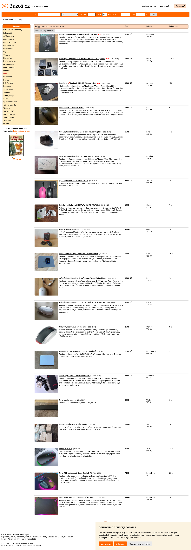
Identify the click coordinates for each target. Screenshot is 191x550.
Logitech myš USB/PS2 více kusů (72, 424)
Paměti (6, 80)
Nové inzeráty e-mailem (44, 30)
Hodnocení (20, 537)
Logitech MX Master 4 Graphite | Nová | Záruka (77, 34)
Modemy (6, 70)
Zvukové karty (8, 121)
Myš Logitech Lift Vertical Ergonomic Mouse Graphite (80, 132)
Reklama (35, 537)
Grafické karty (8, 39)
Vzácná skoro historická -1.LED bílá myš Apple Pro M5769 (82, 302)
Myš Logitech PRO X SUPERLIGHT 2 (73, 181)
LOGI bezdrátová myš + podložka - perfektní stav (78, 254)
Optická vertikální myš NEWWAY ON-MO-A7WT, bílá (79, 205)
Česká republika (12, 546)
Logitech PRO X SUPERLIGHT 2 (71, 108)
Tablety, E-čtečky (9, 105)
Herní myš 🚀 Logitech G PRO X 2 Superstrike (77, 83)
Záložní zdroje (8, 117)
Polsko (31, 546)
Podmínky (43, 537)
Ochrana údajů (53, 537)
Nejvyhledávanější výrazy (23, 543)
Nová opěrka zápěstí (67, 400)
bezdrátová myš (65, 449)
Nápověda (5, 537)
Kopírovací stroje (9, 61)
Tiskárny (6, 108)
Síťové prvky (8, 89)
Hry (4, 52)
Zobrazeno (173, 26)
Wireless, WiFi (8, 111)
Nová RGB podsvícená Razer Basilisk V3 (75, 473)
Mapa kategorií (6, 543)
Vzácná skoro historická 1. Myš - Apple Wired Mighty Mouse (83, 278)
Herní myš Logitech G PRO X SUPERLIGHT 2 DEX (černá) (82, 59)
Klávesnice (7, 58)
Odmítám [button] (120, 544)
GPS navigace (8, 36)
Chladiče (6, 55)
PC (17, 20)
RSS (61, 537)
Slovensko (24, 546)
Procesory (7, 86)
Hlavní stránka (8, 20)
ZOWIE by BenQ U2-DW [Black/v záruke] (75, 376)
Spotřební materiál (10, 102)
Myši (5, 74)
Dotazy (12, 537)
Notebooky (7, 77)
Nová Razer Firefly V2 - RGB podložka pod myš (77, 497)
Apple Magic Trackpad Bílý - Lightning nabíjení (77, 351)
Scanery (6, 92)
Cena (127, 26)
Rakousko (38, 546)
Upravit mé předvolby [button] (139, 544)
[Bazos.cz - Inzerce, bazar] (16, 8)
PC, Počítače (8, 83)
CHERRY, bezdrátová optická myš (72, 327)
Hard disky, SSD (9, 42)
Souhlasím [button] (106, 544)
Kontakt (28, 537)
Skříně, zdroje (8, 96)
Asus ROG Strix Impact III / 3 (70, 229)
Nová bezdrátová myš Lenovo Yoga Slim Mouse (78, 156)
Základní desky (9, 114)
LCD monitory (8, 64)
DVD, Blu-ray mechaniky (12, 30)
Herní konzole (8, 45)
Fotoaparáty (7, 33)
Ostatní (6, 124)
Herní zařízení (8, 49)
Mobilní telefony (9, 67)
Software (6, 99)
